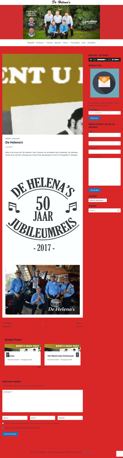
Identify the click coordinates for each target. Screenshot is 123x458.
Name (6, 418)
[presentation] (23, 347)
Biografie (30, 43)
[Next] (77, 354)
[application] (105, 60)
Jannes (11, 356)
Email (33, 418)
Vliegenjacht (7, 324)
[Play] (91, 60)
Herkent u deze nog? (12, 138)
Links (83, 43)
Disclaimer (92, 43)
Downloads (75, 43)
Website (61, 418)
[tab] (38, 367)
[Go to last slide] (7, 354)
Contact (50, 43)
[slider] (102, 59)
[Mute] (113, 60)
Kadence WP (87, 452)
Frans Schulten (14, 359)
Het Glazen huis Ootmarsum (61, 356)
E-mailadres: (94, 110)
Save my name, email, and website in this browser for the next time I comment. (31, 423)
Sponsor (58, 43)
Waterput (79, 324)
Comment (7, 392)
